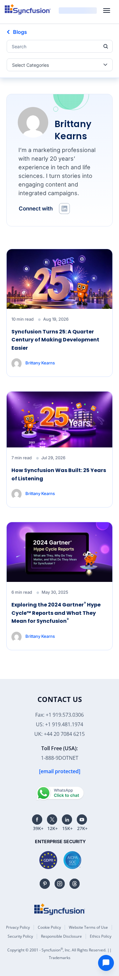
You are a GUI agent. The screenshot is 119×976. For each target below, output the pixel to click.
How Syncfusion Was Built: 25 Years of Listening (58, 474)
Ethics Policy (100, 936)
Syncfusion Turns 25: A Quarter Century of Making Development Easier (55, 340)
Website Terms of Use (88, 927)
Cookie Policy (49, 927)
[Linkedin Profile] (64, 208)
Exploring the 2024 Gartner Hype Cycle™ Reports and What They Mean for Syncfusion (56, 613)
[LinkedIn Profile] (67, 819)
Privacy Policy (18, 927)
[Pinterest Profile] (45, 884)
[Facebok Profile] (37, 819)
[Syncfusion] (59, 909)
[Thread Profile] (74, 884)
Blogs (20, 32)
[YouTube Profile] (82, 819)
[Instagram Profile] (60, 884)
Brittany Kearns (40, 362)
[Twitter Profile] (52, 819)
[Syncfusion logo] (28, 9)
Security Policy (20, 936)
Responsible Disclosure (61, 936)
